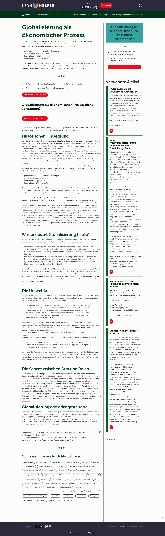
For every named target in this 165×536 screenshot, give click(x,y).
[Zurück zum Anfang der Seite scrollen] (161, 516)
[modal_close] (89, 220)
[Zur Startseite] (38, 5)
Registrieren (106, 6)
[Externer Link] (82, 226)
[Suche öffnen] (141, 5)
